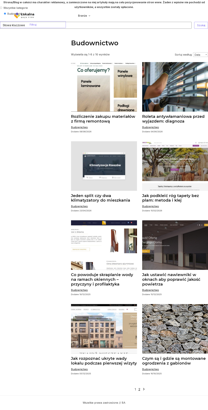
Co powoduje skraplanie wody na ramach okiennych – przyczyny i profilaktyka (102, 279)
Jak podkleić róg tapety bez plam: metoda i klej (170, 198)
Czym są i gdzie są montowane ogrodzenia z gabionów (174, 361)
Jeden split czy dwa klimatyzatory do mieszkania (100, 198)
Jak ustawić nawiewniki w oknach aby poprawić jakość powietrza (171, 279)
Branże (82, 15)
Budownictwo (79, 127)
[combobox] (200, 54)
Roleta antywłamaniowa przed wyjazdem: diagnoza (173, 119)
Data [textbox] (197, 54)
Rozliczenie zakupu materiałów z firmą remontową (103, 119)
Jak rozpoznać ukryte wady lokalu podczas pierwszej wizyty (104, 361)
